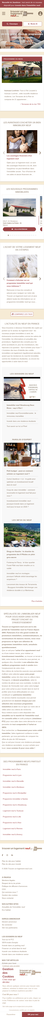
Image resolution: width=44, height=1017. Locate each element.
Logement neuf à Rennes (12, 828)
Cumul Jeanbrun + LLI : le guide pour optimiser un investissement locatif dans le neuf (21, 482)
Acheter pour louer (9, 963)
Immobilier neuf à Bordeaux (13, 787)
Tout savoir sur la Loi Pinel (17, 426)
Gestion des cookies (10, 895)
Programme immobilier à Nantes (15, 799)
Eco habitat (6, 910)
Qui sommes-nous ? (10, 892)
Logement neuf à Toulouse (13, 811)
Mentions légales (8, 880)
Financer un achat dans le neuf (14, 948)
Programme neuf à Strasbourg (14, 805)
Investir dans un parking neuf (13, 945)
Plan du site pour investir (11, 864)
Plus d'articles (37, 601)
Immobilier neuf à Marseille (13, 781)
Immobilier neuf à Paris (12, 769)
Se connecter (7, 925)
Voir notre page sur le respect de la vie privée (17, 1006)
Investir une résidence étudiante (14, 951)
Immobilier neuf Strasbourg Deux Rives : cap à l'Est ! (20, 406)
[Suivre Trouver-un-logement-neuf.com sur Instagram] (7, 855)
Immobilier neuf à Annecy (12, 834)
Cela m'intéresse (20, 229)
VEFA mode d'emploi (10, 942)
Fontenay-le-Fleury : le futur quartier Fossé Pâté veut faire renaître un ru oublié (21, 565)
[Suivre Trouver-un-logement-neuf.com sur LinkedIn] (12, 855)
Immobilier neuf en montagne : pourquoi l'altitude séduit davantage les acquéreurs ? (22, 576)
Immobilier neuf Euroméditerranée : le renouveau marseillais (21, 414)
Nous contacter (8, 898)
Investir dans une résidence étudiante (21, 421)
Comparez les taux (23, 314)
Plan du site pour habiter (11, 861)
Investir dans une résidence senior (15, 954)
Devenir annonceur (9, 922)
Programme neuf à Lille (12, 817)
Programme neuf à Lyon (12, 775)
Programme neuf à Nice (12, 823)
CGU (4, 889)
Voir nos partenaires (9, 928)
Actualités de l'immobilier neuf (13, 907)
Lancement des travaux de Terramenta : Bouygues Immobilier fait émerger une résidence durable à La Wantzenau (22, 587)
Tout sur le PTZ (8, 940)
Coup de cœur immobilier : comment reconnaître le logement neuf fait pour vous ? (21, 493)
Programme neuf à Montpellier (14, 793)
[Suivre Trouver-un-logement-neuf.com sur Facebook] (2, 855)
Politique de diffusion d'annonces (14, 886)
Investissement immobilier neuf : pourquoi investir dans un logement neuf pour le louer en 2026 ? (20, 504)
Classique (13, 24)
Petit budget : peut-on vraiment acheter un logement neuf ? (20, 472)
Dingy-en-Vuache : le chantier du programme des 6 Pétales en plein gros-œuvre (21, 554)
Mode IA (34, 24)
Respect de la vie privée (11, 883)
